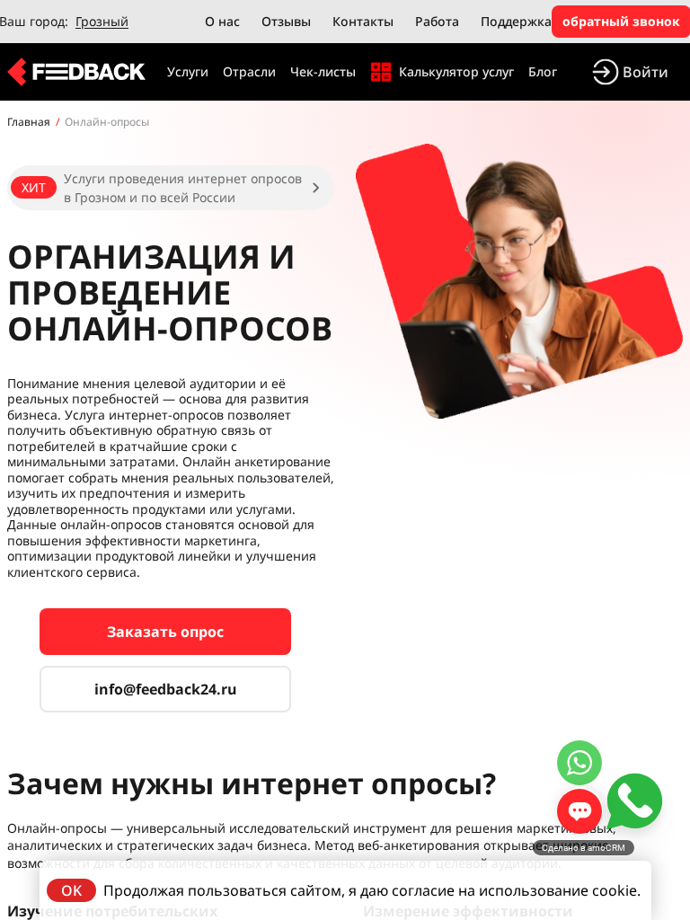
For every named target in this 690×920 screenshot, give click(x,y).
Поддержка (516, 21)
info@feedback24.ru (165, 689)
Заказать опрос (165, 631)
